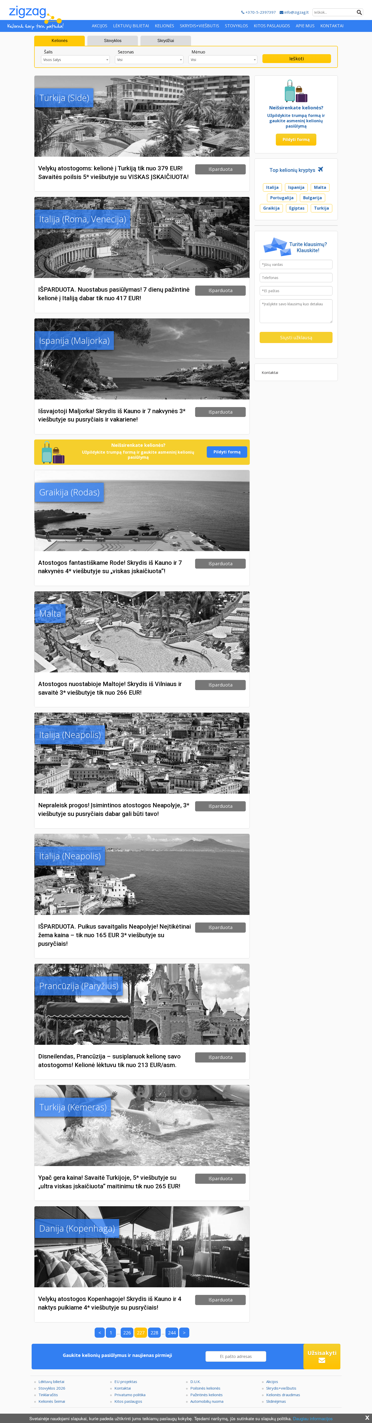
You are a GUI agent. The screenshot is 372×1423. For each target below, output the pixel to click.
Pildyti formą (227, 452)
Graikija (271, 208)
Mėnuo (198, 52)
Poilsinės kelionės (205, 1388)
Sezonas (126, 52)
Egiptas (296, 208)
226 (127, 1333)
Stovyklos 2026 (51, 1388)
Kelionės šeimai (51, 1401)
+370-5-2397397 (260, 12)
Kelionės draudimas (283, 1394)
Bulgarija (312, 198)
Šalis (48, 52)
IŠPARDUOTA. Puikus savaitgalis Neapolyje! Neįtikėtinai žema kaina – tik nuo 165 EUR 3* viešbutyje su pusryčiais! (114, 935)
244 (172, 1333)
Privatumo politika (130, 1394)
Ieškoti (296, 58)
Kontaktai (270, 372)
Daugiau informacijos (313, 1418)
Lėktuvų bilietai (51, 1381)
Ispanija (296, 187)
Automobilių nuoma (206, 1401)
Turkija (321, 208)
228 (154, 1333)
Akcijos (272, 1381)
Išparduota (221, 169)
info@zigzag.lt (296, 12)
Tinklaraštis (48, 1394)
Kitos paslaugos (128, 1401)
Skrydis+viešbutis (281, 1388)
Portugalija (282, 198)
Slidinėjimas (276, 1401)
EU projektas (125, 1381)
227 (140, 1333)
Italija (272, 187)
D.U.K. (195, 1381)
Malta (320, 187)
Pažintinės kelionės (206, 1394)
